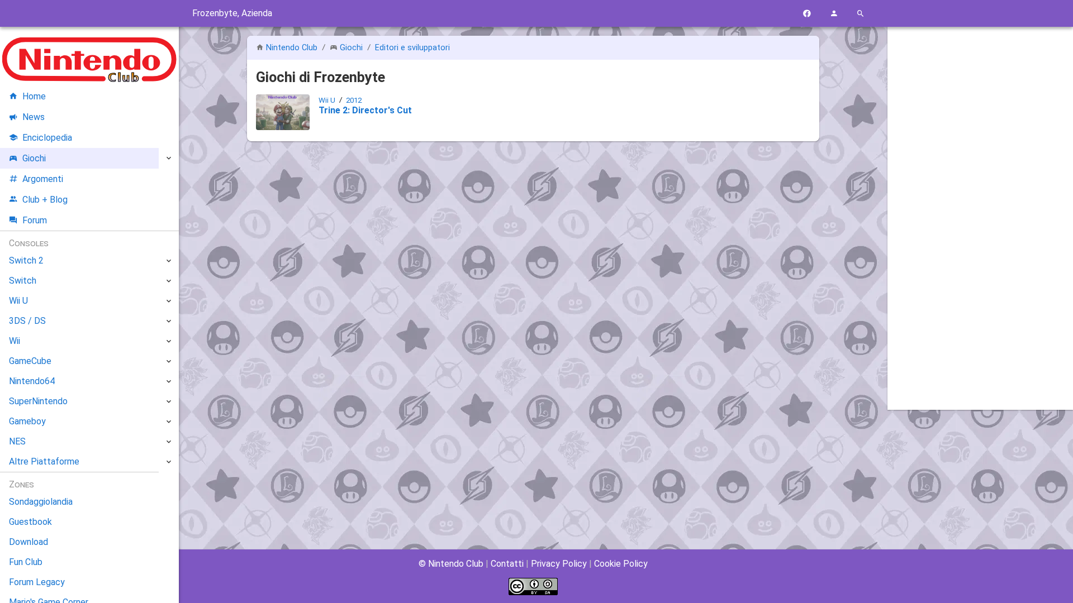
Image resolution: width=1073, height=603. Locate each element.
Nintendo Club (291, 47)
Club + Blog (45, 199)
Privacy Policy (559, 563)
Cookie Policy (621, 563)
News (33, 117)
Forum (34, 220)
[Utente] (833, 13)
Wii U (327, 100)
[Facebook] (807, 13)
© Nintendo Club (451, 563)
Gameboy (27, 421)
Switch (22, 280)
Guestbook (30, 521)
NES (17, 441)
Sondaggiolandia (41, 501)
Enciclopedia (47, 137)
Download (28, 542)
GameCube (30, 361)
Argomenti (42, 179)
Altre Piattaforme (44, 461)
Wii (14, 341)
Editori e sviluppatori (412, 47)
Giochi (351, 47)
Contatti (507, 563)
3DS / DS (27, 320)
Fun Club (25, 562)
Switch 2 (26, 260)
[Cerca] (860, 13)
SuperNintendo (38, 401)
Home (34, 96)
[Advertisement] (980, 204)
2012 (354, 100)
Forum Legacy (37, 582)
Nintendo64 (32, 381)
